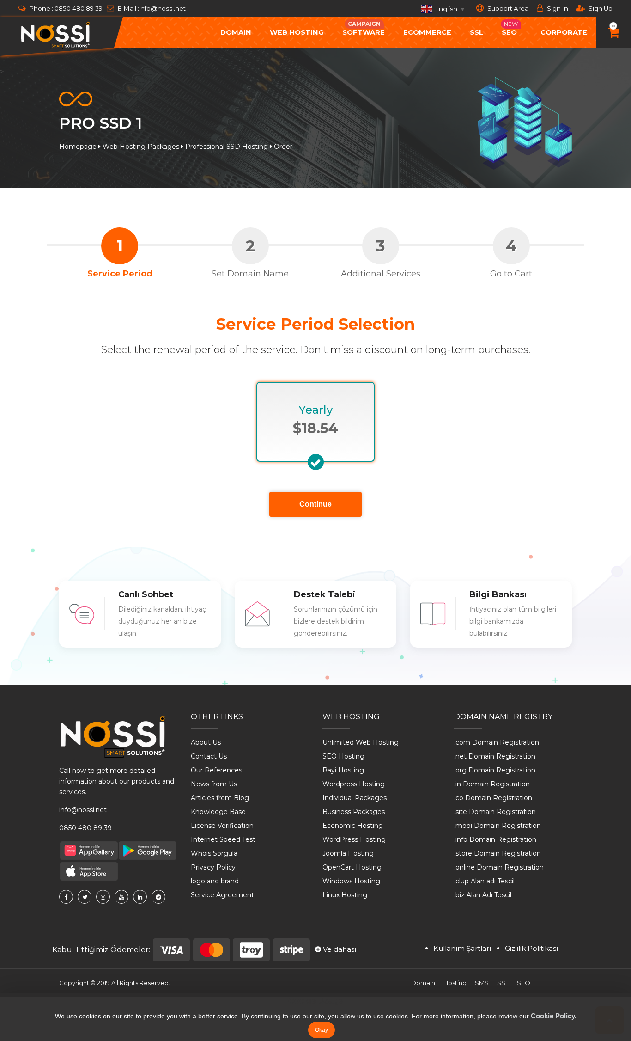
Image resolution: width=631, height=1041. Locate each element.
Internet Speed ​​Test (223, 839)
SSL (476, 32)
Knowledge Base (218, 812)
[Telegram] (158, 897)
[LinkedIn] (140, 897)
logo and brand (215, 881)
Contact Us (209, 756)
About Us (206, 742)
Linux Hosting (344, 895)
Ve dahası (338, 949)
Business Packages (353, 812)
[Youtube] (121, 897)
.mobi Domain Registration (497, 825)
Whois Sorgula (214, 853)
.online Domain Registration (499, 867)
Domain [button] (235, 32)
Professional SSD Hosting (226, 146)
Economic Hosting (352, 825)
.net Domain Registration (494, 756)
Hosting (455, 982)
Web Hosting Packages (141, 146)
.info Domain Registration (495, 839)
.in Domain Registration (492, 784)
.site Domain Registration (495, 812)
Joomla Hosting (348, 853)
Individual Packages (354, 798)
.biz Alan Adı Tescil (482, 895)
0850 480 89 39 (79, 8)
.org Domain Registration (494, 770)
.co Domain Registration (493, 798)
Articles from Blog (220, 798)
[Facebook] (66, 897)
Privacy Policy (213, 867)
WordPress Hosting (354, 839)
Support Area (507, 8)
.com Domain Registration (496, 742)
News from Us (214, 784)
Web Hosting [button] (297, 32)
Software (363, 28)
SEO (523, 982)
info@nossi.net (162, 8)
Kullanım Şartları (462, 948)
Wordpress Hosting (353, 784)
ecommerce (427, 32)
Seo (510, 28)
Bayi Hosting (343, 770)
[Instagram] (103, 897)
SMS (482, 982)
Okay (321, 1030)
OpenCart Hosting (352, 867)
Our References (216, 770)
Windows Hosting (351, 881)
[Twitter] (84, 897)
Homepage (78, 146)
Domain (423, 982)
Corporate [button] (563, 32)
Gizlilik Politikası (531, 948)
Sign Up (600, 8)
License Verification (222, 825)
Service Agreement (222, 895)
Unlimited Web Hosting (360, 742)
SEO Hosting (343, 756)
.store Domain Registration (497, 853)
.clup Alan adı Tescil (484, 881)
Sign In (557, 8)
